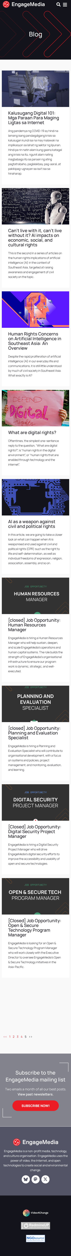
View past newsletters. (36, 1094)
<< (5, 1037)
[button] (58, 4)
